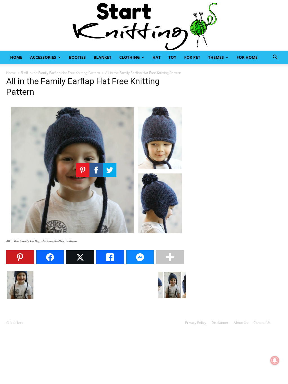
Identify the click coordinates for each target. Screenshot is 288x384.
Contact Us (262, 322)
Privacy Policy (195, 322)
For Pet (192, 57)
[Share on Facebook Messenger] (140, 257)
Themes (216, 57)
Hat (156, 57)
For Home (247, 57)
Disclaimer (220, 322)
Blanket (102, 57)
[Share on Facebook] (50, 257)
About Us (241, 322)
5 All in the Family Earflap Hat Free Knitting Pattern (60, 72)
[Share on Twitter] (80, 257)
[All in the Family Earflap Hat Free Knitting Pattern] (96, 236)
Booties (77, 57)
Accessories (43, 57)
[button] (275, 57)
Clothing (129, 57)
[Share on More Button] (170, 257)
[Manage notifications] (274, 360)
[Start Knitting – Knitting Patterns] (144, 25)
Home (16, 57)
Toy (172, 57)
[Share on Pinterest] (20, 257)
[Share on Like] (110, 257)
